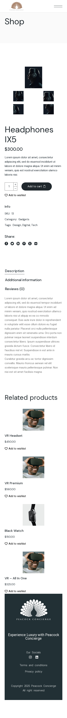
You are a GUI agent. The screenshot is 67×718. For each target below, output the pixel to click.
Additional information (23, 280)
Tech (34, 225)
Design (17, 225)
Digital (26, 225)
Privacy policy (33, 671)
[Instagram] (30, 657)
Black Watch (14, 531)
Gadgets (23, 219)
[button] (15, 195)
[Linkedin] (37, 657)
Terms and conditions (33, 665)
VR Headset (14, 435)
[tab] (14, 271)
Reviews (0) (14, 289)
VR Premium (14, 483)
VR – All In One (16, 578)
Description (14, 271)
